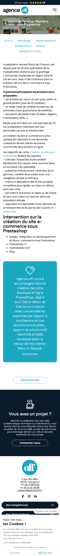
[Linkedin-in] (35, 496)
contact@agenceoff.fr (29, 490)
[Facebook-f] (22, 496)
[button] (54, 10)
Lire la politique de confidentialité (17, 543)
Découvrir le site (30, 380)
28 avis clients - (30, 2)
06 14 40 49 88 (31, 487)
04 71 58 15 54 (32, 484)
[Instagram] (29, 496)
